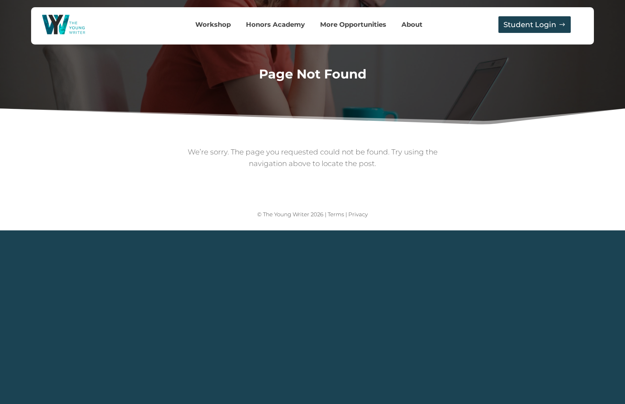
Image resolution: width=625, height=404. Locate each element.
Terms (336, 214)
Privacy (358, 214)
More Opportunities (353, 25)
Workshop (213, 25)
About (411, 25)
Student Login (529, 24)
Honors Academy (275, 25)
